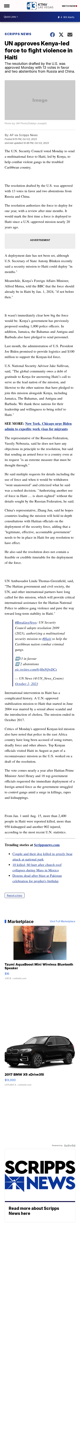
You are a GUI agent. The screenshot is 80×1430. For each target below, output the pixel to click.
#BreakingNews (26, 622)
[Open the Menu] (6, 6)
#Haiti (46, 638)
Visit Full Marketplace (62, 921)
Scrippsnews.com (47, 844)
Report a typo (14, 895)
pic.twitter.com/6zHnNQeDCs (36, 669)
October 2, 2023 (26, 683)
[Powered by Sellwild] (69, 1145)
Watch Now (69, 6)
